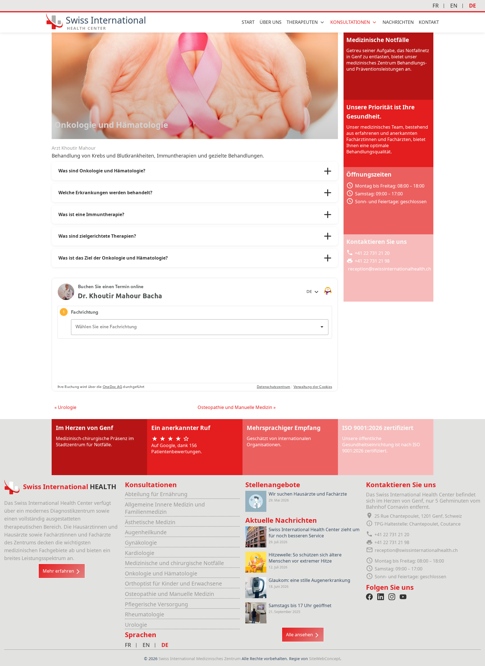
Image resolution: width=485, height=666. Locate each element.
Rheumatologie (144, 614)
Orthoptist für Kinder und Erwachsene (173, 583)
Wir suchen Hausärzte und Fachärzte (308, 494)
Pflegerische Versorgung (156, 604)
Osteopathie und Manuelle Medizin (169, 594)
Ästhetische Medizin (150, 522)
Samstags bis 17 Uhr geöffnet (300, 605)
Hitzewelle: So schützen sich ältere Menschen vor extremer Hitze (305, 558)
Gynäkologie (141, 542)
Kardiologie (139, 553)
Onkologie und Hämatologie (161, 573)
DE (472, 5)
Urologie (136, 624)
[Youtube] (403, 596)
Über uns (271, 22)
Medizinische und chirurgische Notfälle (174, 563)
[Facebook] (369, 596)
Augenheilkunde (146, 532)
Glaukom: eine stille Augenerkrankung (309, 580)
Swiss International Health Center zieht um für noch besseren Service (314, 532)
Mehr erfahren (59, 571)
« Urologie (65, 407)
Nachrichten (398, 22)
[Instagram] (391, 596)
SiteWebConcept (324, 658)
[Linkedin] (380, 596)
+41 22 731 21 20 (372, 253)
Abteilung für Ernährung (156, 494)
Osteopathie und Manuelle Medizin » (237, 407)
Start (248, 22)
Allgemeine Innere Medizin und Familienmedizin (165, 508)
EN (453, 5)
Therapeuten (302, 22)
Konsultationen (350, 22)
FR (436, 5)
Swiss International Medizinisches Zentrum (200, 658)
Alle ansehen (300, 635)
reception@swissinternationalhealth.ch (389, 269)
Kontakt (429, 22)
